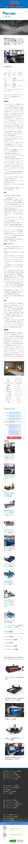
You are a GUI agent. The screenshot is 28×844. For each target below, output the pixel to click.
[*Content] (6, 435)
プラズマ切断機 (9, 643)
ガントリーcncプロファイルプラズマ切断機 (9, 565)
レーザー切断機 (9, 636)
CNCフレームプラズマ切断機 (12, 805)
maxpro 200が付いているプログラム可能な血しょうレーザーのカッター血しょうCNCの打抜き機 (9, 603)
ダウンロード (19, 6)
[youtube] (6, 16)
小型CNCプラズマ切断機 (11, 800)
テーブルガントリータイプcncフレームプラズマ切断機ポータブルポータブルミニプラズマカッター (9, 457)
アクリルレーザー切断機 (11, 807)
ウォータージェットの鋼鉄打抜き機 (13, 804)
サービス (12, 6)
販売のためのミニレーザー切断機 (13, 776)
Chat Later (20, 841)
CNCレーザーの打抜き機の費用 (12, 787)
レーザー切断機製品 (10, 818)
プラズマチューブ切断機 (11, 646)
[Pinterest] (9, 16)
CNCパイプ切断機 (9, 820)
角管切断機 (7, 789)
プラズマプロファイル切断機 (15, 625)
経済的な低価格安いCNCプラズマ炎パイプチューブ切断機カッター (9, 583)
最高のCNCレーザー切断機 (11, 785)
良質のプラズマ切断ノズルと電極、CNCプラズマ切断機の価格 (9, 494)
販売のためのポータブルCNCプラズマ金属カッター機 (9, 477)
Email (7, 415)
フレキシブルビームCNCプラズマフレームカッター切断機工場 (9, 531)
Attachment (6, 421)
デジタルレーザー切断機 (11, 773)
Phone (6, 418)
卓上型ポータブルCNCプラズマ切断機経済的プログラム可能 (9, 549)
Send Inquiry (15, 437)
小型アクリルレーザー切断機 (12, 775)
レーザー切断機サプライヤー (12, 814)
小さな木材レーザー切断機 (11, 816)
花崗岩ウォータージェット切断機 (13, 771)
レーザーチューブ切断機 (11, 639)
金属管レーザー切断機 (10, 791)
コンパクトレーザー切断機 (11, 778)
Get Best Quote (13, 5)
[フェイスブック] (4, 16)
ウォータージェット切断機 (11, 649)
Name (6, 412)
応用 (6, 6)
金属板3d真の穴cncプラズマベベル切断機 (9, 621)
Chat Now (13, 841)
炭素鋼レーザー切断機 (10, 719)
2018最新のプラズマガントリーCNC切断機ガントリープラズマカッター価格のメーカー (9, 513)
